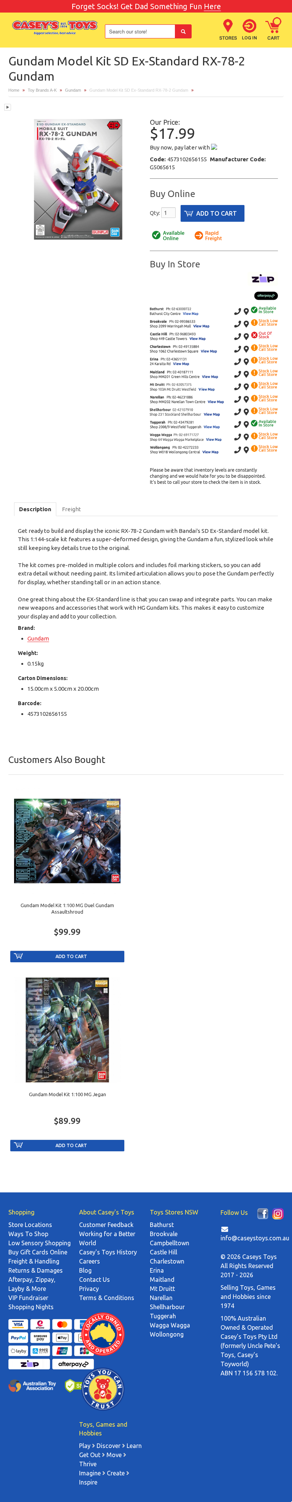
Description (35, 509)
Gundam (73, 90)
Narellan (161, 1297)
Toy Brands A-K (42, 90)
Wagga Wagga (170, 1325)
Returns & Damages (35, 1270)
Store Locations (30, 1224)
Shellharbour (167, 1306)
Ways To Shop (28, 1233)
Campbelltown (169, 1243)
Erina (157, 1270)
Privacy (89, 1288)
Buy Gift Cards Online (37, 1252)
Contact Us (94, 1279)
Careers (89, 1261)
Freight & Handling (33, 1261)
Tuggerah (163, 1316)
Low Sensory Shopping (39, 1243)
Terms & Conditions (106, 1297)
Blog (85, 1270)
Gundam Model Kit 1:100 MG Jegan (67, 1094)
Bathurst (162, 1224)
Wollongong (167, 1334)
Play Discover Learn (110, 1445)
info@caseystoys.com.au (255, 1238)
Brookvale (164, 1233)
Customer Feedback (106, 1224)
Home (13, 90)
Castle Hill (163, 1252)
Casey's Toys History (108, 1252)
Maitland (162, 1279)
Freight (71, 509)
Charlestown (167, 1261)
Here (212, 6)
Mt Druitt (162, 1288)
